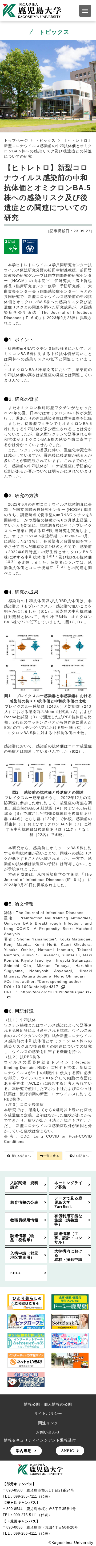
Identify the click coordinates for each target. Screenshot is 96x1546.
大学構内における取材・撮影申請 (68, 1255)
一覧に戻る (51, 1155)
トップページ (16, 140)
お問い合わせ (48, 1432)
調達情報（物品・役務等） (22, 1238)
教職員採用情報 (24, 1220)
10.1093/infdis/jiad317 (36, 987)
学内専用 (24, 1451)
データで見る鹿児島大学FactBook (68, 1202)
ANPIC (67, 1451)
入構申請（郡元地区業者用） (24, 1255)
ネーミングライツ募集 (68, 1185)
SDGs (15, 1273)
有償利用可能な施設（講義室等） (68, 1220)
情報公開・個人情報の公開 (48, 1404)
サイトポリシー (48, 1413)
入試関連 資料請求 (24, 1185)
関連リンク (48, 1423)
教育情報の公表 (24, 1202)
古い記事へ (81, 1155)
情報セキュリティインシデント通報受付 (40, 1440)
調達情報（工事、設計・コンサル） (68, 1238)
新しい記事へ (21, 1155)
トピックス (45, 140)
